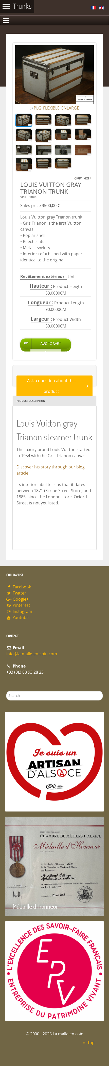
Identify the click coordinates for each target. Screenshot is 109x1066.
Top (90, 1042)
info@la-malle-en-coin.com (31, 653)
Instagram (22, 611)
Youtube (20, 617)
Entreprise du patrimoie (40, 1011)
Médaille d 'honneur (35, 906)
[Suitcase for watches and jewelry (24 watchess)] (78, 178)
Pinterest (21, 605)
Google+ (20, 599)
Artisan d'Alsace (31, 802)
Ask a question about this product (51, 386)
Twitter (19, 593)
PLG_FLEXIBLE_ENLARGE (56, 108)
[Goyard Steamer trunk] (87, 178)
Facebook (21, 587)
